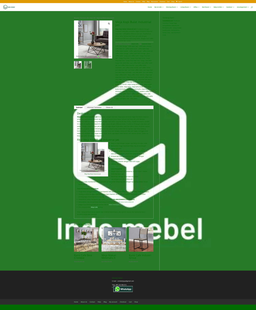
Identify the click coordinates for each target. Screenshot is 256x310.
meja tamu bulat (137, 87)
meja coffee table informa (136, 75)
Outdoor (229, 7)
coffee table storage (121, 53)
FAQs (143, 1)
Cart (168, 1)
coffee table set (148, 51)
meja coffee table (121, 75)
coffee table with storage (137, 53)
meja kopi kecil (131, 82)
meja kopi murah (121, 84)
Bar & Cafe (158, 7)
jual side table (137, 72)
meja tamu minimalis (134, 89)
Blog (148, 1)
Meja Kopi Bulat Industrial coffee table (139, 77)
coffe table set (120, 49)
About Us (131, 1)
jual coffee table (135, 63)
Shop (172, 1)
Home (125, 1)
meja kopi (149, 75)
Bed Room (205, 7)
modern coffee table (146, 91)
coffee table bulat (131, 49)
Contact (138, 1)
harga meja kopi (124, 58)
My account (154, 1)
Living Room (184, 7)
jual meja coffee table (135, 70)
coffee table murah (135, 51)
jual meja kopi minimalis (123, 72)
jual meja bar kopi (121, 70)
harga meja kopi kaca (133, 60)
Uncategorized (242, 7)
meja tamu (127, 87)
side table (143, 94)
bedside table (146, 44)
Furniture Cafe (84, 18)
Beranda (76, 18)
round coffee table (133, 94)
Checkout (162, 1)
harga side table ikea (122, 63)
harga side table (146, 60)
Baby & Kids (218, 7)
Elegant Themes (90, 307)
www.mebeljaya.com (116, 205)
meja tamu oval (133, 91)
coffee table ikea (143, 49)
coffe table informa (145, 46)
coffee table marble (121, 51)
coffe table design (121, 46)
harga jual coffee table (131, 56)
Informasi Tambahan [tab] (94, 107)
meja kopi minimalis (143, 82)
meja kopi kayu (120, 82)
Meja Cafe (93, 18)
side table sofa (124, 99)
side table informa (139, 96)
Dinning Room (171, 7)
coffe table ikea (133, 46)
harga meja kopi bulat (137, 58)
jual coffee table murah (130, 68)
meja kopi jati (132, 79)
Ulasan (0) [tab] (109, 107)
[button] (109, 23)
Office (196, 7)
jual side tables (148, 72)
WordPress (111, 307)
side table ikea (127, 96)
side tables (133, 99)
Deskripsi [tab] (79, 107)
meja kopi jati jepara (145, 79)
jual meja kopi (148, 70)
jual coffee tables (144, 68)
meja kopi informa (121, 79)
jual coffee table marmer (126, 65)
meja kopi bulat (120, 77)
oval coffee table (120, 94)
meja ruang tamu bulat (135, 84)
